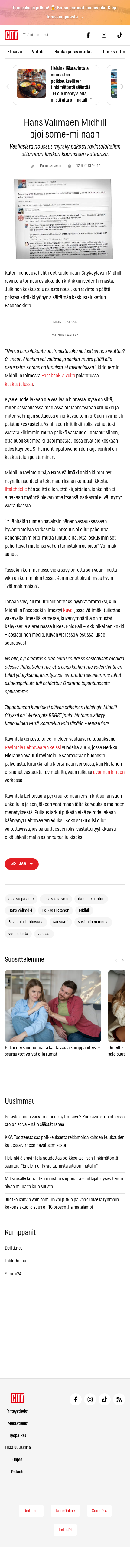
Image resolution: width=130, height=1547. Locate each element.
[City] (18, 1398)
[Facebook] (88, 35)
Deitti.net (13, 1248)
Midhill (84, 910)
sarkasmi (60, 922)
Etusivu (14, 51)
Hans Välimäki (20, 910)
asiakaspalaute (21, 899)
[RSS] (119, 1399)
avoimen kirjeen (109, 772)
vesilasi (44, 934)
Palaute (17, 1472)
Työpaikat (18, 1435)
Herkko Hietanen (55, 910)
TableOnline (15, 1260)
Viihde (38, 51)
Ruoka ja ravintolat (73, 51)
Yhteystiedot (17, 1411)
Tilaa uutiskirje (18, 1447)
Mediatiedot (18, 1423)
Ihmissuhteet (115, 51)
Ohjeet (18, 1460)
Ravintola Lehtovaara (26, 922)
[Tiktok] (119, 35)
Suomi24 (13, 1273)
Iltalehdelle (16, 489)
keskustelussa (19, 384)
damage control (91, 899)
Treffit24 (65, 1530)
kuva (68, 610)
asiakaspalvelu (56, 899)
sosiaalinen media (93, 922)
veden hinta (18, 934)
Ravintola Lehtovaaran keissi (33, 747)
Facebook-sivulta (58, 375)
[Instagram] (104, 35)
